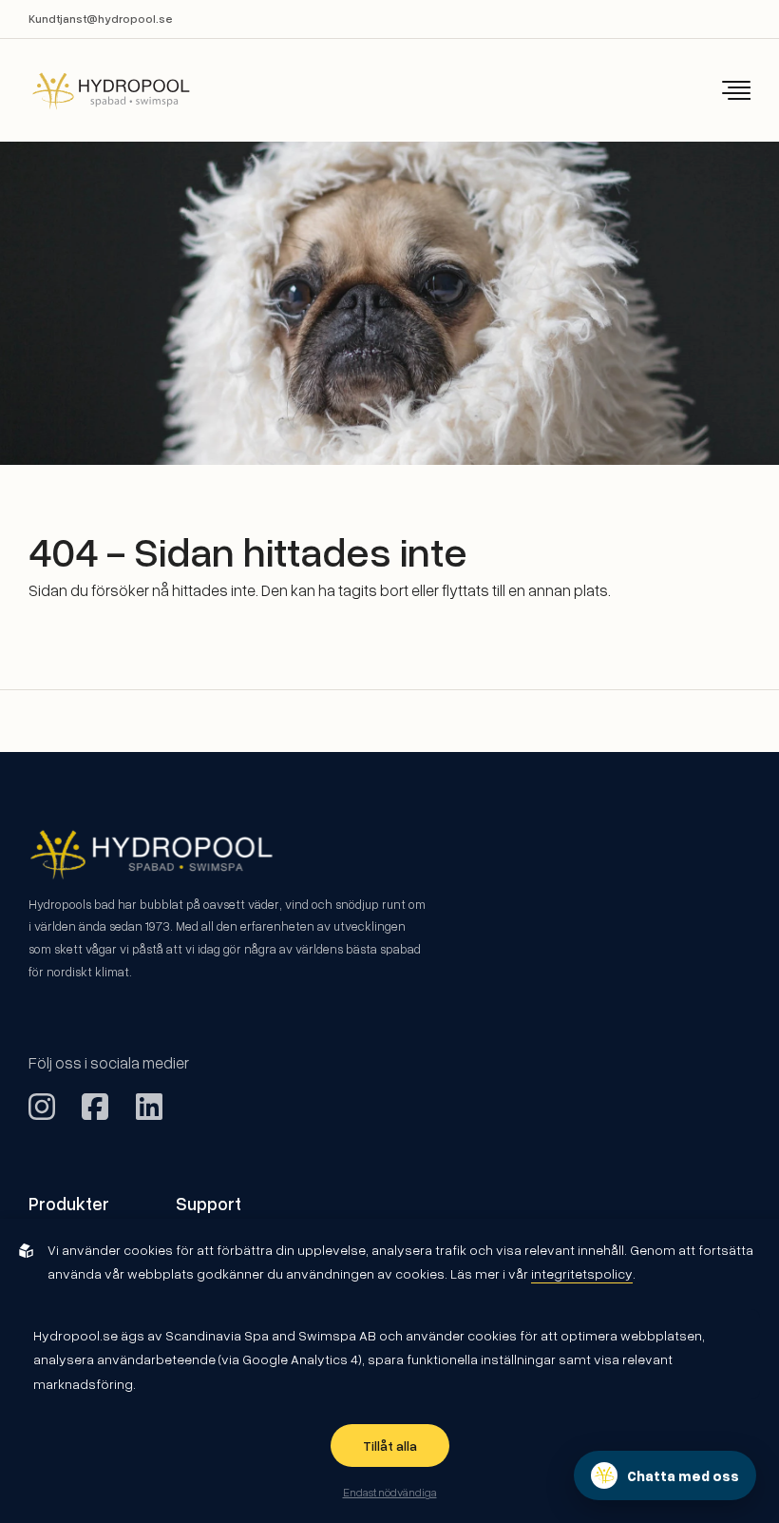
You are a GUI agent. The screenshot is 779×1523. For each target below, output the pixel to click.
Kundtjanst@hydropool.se (100, 18)
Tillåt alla (390, 1445)
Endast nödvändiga (390, 1491)
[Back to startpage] (97, 91)
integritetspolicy (582, 1273)
